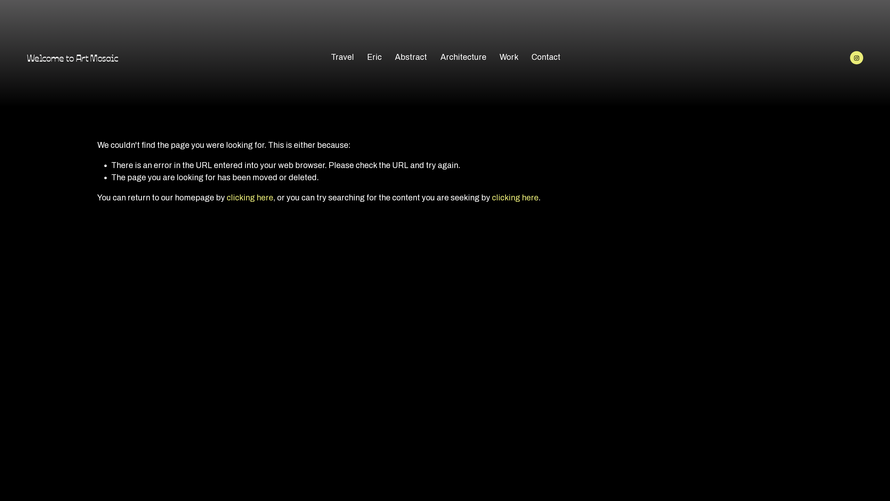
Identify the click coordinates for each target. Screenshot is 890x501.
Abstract (411, 57)
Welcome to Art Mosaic (72, 57)
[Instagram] (856, 57)
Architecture (463, 57)
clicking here (250, 197)
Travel (342, 57)
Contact (546, 57)
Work (509, 57)
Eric (374, 57)
